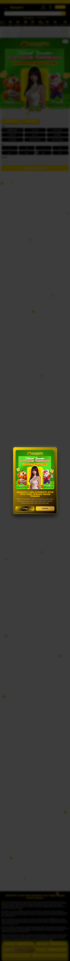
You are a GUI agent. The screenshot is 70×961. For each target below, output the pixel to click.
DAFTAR (45, 508)
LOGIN (25, 508)
